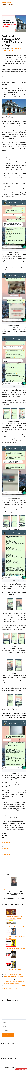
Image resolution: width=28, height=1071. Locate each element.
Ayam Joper (17, 974)
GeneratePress (14, 1068)
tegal (12, 979)
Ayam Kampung (15, 976)
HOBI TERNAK (8, 2)
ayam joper (7, 976)
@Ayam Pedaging (9, 974)
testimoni (17, 979)
